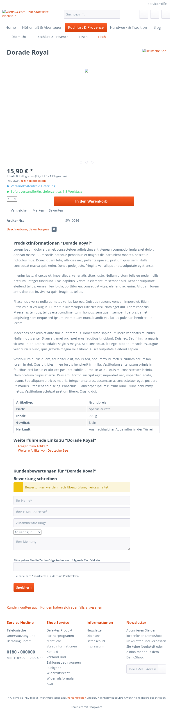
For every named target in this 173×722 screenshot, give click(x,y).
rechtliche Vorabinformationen (62, 644)
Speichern (24, 587)
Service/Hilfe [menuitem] (157, 4)
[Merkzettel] (143, 14)
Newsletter (94, 630)
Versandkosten (76, 698)
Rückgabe (54, 668)
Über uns (93, 636)
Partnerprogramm (60, 636)
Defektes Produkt (59, 630)
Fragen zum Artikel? (32, 446)
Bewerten (55, 210)
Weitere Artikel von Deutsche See (42, 450)
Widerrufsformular (61, 678)
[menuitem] (92, 16)
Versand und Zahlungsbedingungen (64, 660)
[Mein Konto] (154, 14)
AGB (50, 684)
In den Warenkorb (91, 201)
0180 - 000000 (21, 652)
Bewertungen (42, 229)
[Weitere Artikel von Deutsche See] (154, 56)
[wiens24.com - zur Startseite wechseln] (26, 15)
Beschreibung (17, 229)
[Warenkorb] (165, 14)
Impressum (95, 646)
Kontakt (52, 651)
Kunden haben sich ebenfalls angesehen (71, 607)
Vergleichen (19, 210)
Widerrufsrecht (58, 673)
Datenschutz (95, 641)
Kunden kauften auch (23, 607)
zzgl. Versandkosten (33, 181)
